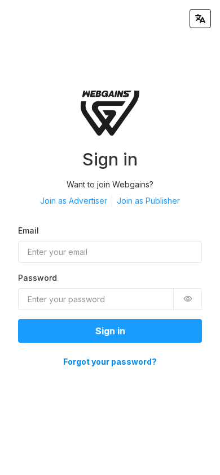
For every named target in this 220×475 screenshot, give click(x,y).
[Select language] (200, 18)
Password (37, 278)
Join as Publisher (148, 200)
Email (28, 230)
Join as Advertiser (73, 200)
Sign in (110, 331)
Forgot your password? (110, 361)
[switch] (188, 299)
